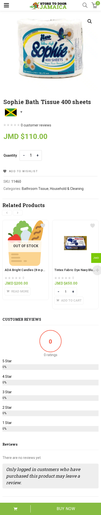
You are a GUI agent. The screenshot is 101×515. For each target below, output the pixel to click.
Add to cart (15, 509)
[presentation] (7, 212)
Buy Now (66, 508)
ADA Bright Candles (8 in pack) (27, 270)
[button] (89, 21)
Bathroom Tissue (35, 189)
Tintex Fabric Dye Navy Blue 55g (77, 270)
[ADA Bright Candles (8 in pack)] (25, 223)
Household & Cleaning (67, 189)
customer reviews (36, 125)
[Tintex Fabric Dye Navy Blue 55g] (75, 223)
